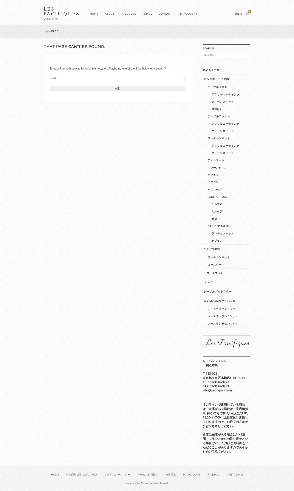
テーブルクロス (217, 87)
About (110, 13)
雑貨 (214, 218)
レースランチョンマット (223, 323)
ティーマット (216, 160)
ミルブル (217, 204)
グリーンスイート (223, 101)
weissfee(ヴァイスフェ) (220, 300)
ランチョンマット (219, 138)
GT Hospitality (219, 226)
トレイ (208, 282)
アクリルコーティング (226, 94)
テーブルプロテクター (218, 291)
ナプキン (213, 174)
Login (238, 14)
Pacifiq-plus (217, 196)
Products (128, 13)
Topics (147, 13)
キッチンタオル (217, 167)
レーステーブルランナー (223, 316)
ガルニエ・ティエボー (218, 78)
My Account (187, 13)
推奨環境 (171, 474)
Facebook (214, 474)
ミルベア (217, 211)
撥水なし (217, 109)
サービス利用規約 (148, 474)
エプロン (213, 182)
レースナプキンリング (222, 308)
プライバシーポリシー (117, 474)
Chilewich (212, 249)
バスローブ (215, 189)
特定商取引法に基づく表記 (81, 474)
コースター (215, 264)
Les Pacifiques (62, 11)
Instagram (235, 474)
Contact (165, 13)
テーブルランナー (219, 116)
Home (94, 13)
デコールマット (213, 273)
